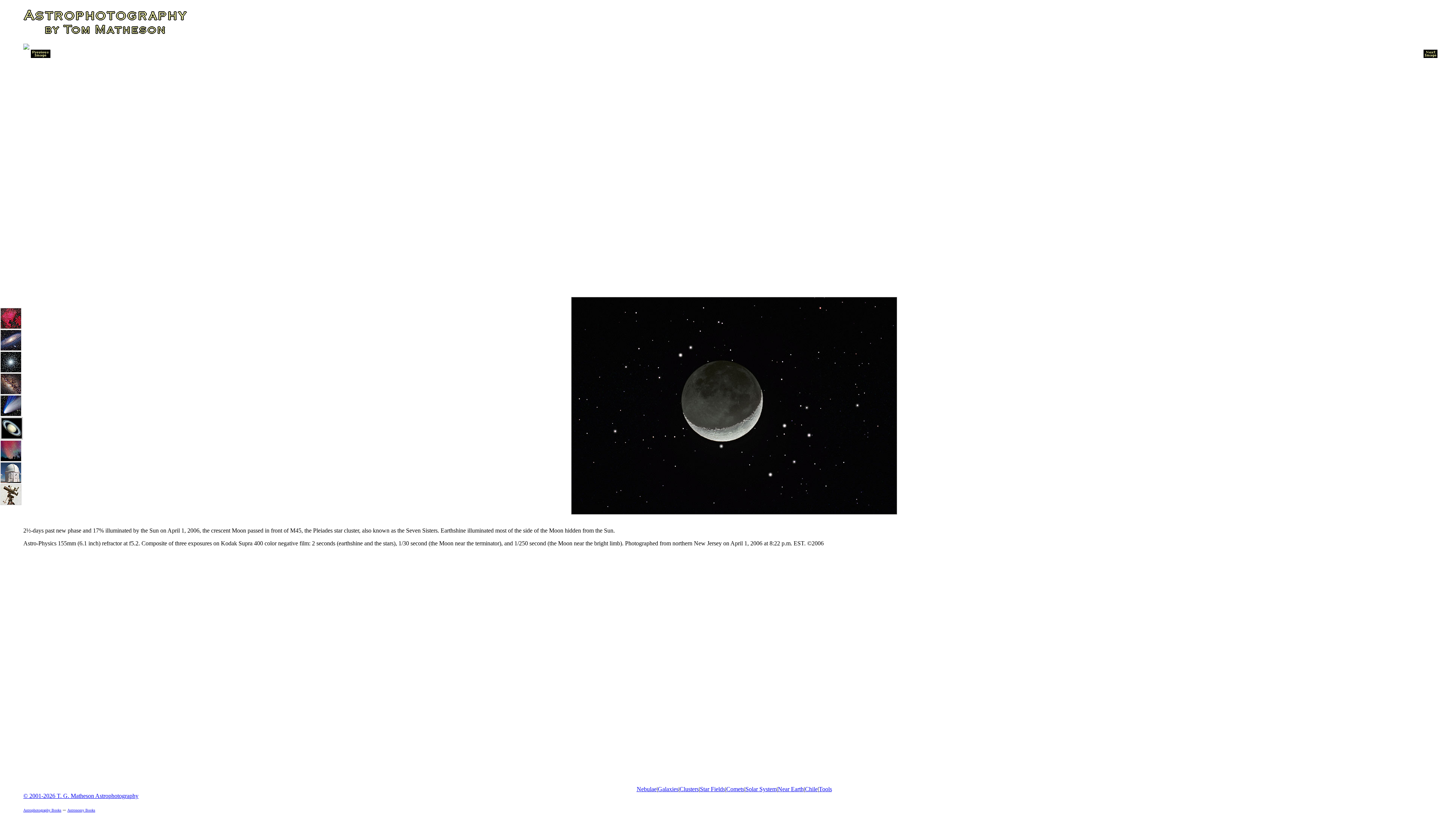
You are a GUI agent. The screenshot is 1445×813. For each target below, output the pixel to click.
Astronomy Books (81, 810)
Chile (811, 789)
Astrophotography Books (42, 810)
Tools (825, 789)
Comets (735, 789)
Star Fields (712, 789)
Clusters (689, 789)
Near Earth (791, 789)
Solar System (761, 789)
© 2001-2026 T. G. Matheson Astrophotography (80, 796)
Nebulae (647, 789)
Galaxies (668, 789)
